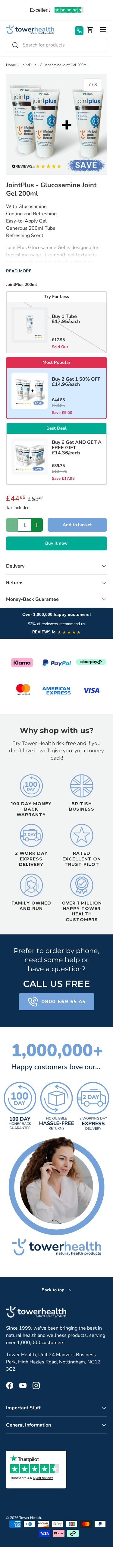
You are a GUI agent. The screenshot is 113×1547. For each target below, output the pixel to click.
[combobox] (56, 45)
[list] (56, 124)
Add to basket (77, 525)
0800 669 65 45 (63, 1001)
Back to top (53, 1290)
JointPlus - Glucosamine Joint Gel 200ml (54, 65)
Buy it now (56, 543)
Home (11, 65)
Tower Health (30, 1517)
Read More (18, 271)
